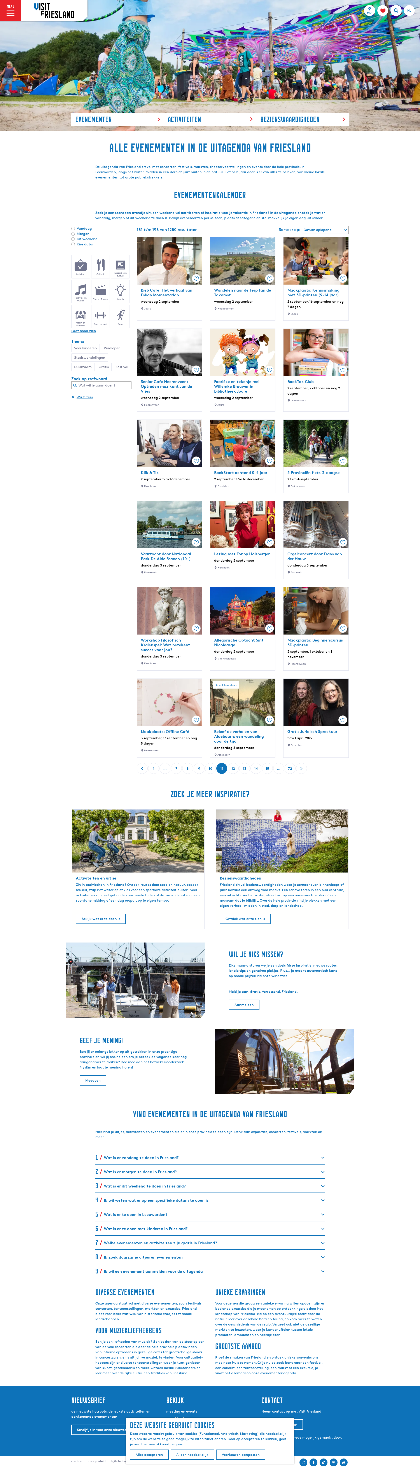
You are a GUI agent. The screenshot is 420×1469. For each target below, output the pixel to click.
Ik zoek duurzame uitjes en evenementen (143, 1256)
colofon (76, 1461)
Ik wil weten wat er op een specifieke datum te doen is (156, 1200)
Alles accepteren (149, 1455)
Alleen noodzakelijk (192, 1455)
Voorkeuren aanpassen (241, 1455)
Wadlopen (112, 348)
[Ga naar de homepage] (54, 10)
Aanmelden (244, 1005)
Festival (122, 367)
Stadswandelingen (89, 357)
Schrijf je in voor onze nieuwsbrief (104, 1430)
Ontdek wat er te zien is (245, 919)
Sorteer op (290, 229)
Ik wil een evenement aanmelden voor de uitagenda (153, 1271)
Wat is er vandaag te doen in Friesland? (141, 1157)
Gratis (104, 367)
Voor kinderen (85, 348)
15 (268, 770)
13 (245, 770)
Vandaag (84, 228)
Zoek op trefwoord (89, 378)
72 (290, 770)
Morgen (83, 234)
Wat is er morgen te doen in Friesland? (140, 1171)
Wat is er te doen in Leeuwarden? (135, 1214)
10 (211, 770)
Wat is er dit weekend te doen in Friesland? (145, 1185)
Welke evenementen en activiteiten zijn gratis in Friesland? (160, 1242)
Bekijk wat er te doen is (101, 919)
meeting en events (181, 1411)
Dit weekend (87, 239)
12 (233, 770)
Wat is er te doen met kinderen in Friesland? (146, 1228)
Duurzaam (83, 367)
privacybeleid (96, 1461)
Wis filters (85, 397)
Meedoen (93, 1080)
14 (256, 770)
